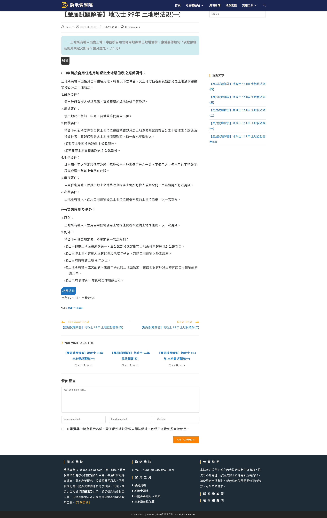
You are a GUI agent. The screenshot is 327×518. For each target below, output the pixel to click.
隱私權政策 (214, 494)
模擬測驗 (140, 485)
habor (69, 27)
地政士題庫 (141, 491)
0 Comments (132, 27)
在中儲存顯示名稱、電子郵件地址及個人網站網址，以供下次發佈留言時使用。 (128, 429)
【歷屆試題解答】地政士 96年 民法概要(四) (130, 356)
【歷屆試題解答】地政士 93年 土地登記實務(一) (83, 356)
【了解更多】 (83, 502)
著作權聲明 (214, 500)
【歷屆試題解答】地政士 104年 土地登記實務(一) (177, 356)
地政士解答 (111, 27)
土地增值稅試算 (144, 501)
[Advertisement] (237, 46)
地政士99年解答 (75, 308)
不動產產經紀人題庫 (147, 496)
